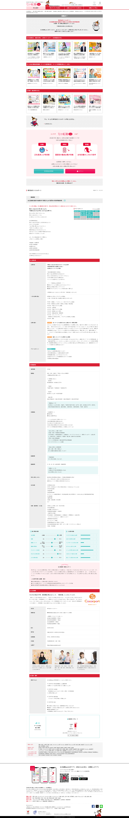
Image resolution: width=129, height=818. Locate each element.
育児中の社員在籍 (60, 753)
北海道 (72, 747)
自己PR (34, 801)
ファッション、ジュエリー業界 (45, 750)
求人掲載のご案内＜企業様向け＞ (77, 4)
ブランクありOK (61, 752)
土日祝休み (85, 752)
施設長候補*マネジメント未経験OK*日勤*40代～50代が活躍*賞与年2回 (95, 80)
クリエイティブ (55, 796)
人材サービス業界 (55, 749)
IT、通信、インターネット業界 (45, 749)
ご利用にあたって (29, 806)
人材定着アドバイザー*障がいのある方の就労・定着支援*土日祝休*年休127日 (49, 80)
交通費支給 (47, 753)
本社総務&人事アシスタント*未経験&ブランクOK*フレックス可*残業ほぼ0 (49, 107)
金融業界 (75, 749)
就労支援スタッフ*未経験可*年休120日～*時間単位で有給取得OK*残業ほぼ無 (34, 54)
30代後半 (60, 755)
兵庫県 (65, 747)
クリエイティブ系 (88, 744)
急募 (51, 753)
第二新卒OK (41, 752)
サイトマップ (67, 4)
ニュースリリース (60, 806)
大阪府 (43, 747)
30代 (51, 755)
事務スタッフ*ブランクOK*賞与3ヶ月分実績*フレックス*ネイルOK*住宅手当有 (64, 107)
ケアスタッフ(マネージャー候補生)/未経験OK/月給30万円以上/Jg (80, 80)
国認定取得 (68, 799)
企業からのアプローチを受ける (74, 7)
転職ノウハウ (29, 801)
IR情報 (59, 808)
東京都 (40, 747)
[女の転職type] (28, 808)
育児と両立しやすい (53, 752)
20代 (40, 755)
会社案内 (55, 808)
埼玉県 (51, 747)
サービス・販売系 (64, 744)
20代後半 (43, 755)
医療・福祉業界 (81, 749)
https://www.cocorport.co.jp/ (54, 645)
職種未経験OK (68, 752)
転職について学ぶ (93, 7)
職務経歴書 (45, 801)
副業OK (42, 799)
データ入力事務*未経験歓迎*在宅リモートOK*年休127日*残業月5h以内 (80, 107)
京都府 (69, 747)
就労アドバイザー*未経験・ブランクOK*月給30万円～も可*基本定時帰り (49, 54)
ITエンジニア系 (72, 744)
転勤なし (46, 752)
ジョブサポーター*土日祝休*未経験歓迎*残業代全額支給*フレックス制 (64, 54)
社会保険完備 (41, 753)
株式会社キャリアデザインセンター (38, 808)
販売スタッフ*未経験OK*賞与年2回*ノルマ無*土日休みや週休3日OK (33, 107)
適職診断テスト (51, 801)
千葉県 (55, 747)
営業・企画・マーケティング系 (53, 744)
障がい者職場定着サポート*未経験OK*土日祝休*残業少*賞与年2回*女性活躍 (80, 54)
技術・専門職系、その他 (43, 746)
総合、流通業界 (63, 750)
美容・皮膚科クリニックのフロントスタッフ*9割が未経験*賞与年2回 (95, 107)
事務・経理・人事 (63, 796)
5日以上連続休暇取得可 (70, 753)
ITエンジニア (80, 796)
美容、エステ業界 (55, 750)
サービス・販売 (48, 796)
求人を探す (35, 7)
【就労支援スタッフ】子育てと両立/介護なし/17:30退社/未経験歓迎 (95, 54)
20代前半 (48, 755)
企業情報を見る (48, 123)
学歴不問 (80, 752)
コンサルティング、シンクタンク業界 (74, 750)
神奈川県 (47, 747)
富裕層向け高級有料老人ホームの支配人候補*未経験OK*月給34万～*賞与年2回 (64, 80)
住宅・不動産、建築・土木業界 (66, 749)
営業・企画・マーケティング (38, 796)
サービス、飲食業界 (89, 749)
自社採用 (63, 808)
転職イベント (39, 801)
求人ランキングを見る (55, 7)
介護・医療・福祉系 (80, 744)
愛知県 (58, 747)
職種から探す (29, 796)
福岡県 (62, 747)
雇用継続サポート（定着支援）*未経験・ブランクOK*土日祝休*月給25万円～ (33, 80)
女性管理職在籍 (75, 752)
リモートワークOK (36, 799)
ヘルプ (63, 4)
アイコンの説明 (96, 208)
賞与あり (54, 753)
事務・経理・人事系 (43, 744)
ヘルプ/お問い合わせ (67, 806)
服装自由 (90, 752)
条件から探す (29, 799)
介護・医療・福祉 (88, 796)
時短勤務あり (95, 752)
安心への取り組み (36, 806)
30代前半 (55, 755)
